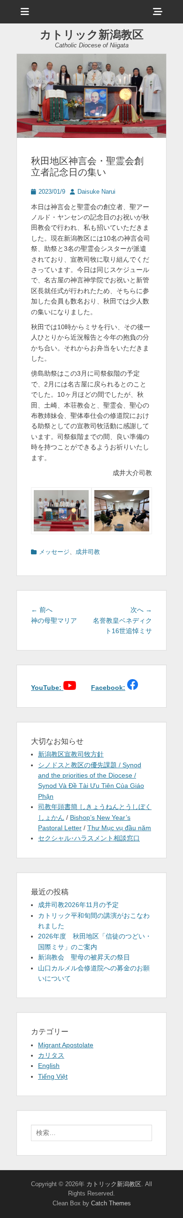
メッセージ (54, 551)
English (49, 1065)
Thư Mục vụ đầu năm (119, 828)
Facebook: (108, 687)
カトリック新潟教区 (92, 34)
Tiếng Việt (53, 1076)
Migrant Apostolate (65, 1045)
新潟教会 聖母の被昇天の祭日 (84, 957)
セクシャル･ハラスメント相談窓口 (89, 838)
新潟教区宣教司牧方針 (71, 754)
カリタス (51, 1055)
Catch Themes (111, 1203)
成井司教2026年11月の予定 (78, 904)
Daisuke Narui (96, 191)
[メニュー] (24, 11)
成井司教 (88, 551)
